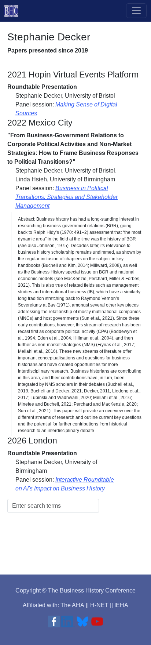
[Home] (14, 11)
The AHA (72, 605)
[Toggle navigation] (136, 10)
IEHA (121, 605)
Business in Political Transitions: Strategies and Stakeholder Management (66, 197)
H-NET (99, 605)
